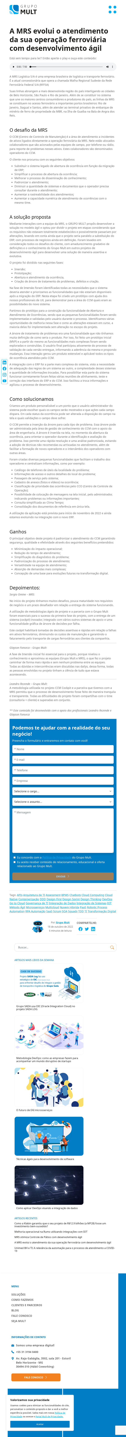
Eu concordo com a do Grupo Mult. (54, 857)
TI (86, 911)
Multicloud (52, 907)
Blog (15, 1310)
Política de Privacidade (56, 857)
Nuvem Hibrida (69, 907)
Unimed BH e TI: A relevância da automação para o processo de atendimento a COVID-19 (64, 1249)
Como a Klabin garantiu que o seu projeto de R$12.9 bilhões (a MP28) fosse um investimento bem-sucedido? (60, 1225)
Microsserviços (35, 907)
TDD (81, 911)
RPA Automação (35, 911)
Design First (54, 899)
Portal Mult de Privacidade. (49, 1416)
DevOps (107, 899)
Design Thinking (91, 899)
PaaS (83, 907)
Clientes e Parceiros (26, 1305)
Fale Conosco (21, 1316)
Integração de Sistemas (91, 903)
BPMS (65, 895)
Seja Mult (18, 1321)
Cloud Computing (93, 895)
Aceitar (40, 1424)
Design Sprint (71, 899)
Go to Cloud (17, 903)
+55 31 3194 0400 (27, 1352)
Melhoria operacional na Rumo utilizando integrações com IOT (50, 1231)
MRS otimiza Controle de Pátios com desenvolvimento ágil (48, 1237)
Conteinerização (28, 899)
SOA (64, 911)
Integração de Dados (62, 903)
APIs (19, 895)
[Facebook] (80, 929)
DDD (43, 899)
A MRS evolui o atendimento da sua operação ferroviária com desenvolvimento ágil (62, 1242)
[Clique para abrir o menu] (112, 10)
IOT (109, 903)
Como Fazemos (22, 1300)
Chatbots (75, 895)
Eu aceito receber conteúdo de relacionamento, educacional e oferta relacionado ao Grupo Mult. (61, 864)
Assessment (53, 895)
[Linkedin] (93, 929)
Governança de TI (37, 903)
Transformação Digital (102, 911)
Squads (72, 911)
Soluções (18, 1294)
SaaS (49, 911)
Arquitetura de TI (34, 895)
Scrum (57, 911)
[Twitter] (86, 929)
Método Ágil (17, 907)
